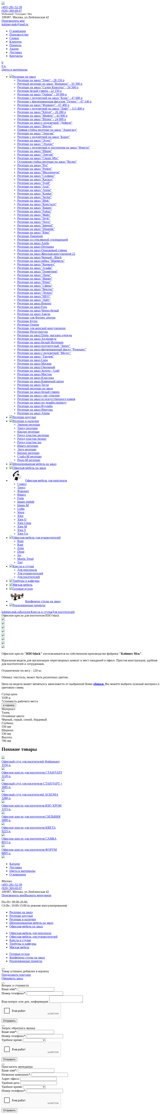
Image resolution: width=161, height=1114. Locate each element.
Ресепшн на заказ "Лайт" (34, 299)
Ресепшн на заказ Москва (34, 363)
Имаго (21, 494)
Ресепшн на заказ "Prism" (34, 282)
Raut (20, 544)
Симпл (22, 484)
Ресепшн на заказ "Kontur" (35, 193)
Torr (20, 562)
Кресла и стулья (41, 612)
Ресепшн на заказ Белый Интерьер (40, 342)
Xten (20, 516)
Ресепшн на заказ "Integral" (35, 225)
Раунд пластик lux (29, 442)
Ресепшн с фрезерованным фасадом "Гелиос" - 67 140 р (54, 101)
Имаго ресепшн (27, 445)
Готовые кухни (19, 954)
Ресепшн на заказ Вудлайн (35, 406)
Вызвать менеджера (38, 895)
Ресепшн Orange (28, 324)
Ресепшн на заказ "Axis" (33, 186)
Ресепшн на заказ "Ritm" (33, 232)
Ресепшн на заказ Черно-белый (38, 310)
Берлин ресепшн (28, 453)
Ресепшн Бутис (27, 321)
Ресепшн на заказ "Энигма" (35, 133)
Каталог (25, 612)
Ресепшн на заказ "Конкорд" (36, 264)
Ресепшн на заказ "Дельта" (35, 292)
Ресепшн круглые (21, 915)
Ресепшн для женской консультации (41, 328)
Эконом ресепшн (28, 424)
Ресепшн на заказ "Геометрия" (37, 271)
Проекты (15, 45)
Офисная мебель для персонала (30, 933)
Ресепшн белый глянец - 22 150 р (39, 90)
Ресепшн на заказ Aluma (33, 413)
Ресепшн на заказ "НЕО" (34, 296)
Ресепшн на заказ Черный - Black (39, 257)
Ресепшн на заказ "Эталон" (35, 144)
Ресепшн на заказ (21, 912)
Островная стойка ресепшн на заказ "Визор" (47, 161)
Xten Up (22, 533)
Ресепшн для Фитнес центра (36, 317)
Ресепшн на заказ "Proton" (34, 168)
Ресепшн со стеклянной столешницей (42, 239)
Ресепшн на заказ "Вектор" (35, 289)
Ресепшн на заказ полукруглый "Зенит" (43, 346)
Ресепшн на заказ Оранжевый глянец (42, 250)
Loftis (21, 508)
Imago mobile (25, 501)
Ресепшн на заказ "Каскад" (35, 179)
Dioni (20, 551)
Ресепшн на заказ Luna (32, 360)
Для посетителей (28, 577)
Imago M (23, 505)
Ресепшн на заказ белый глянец (38, 392)
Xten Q (22, 519)
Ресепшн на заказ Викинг (34, 303)
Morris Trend (25, 558)
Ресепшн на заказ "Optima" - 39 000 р (42, 94)
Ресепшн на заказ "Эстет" (34, 140)
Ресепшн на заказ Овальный (36, 367)
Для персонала (27, 569)
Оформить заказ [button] (12, 978)
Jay (19, 555)
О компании (17, 31)
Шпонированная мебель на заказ (31, 922)
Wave (20, 512)
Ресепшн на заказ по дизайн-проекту (42, 402)
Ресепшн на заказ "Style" (33, 218)
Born (20, 541)
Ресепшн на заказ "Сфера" (34, 285)
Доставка (15, 52)
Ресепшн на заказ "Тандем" (35, 356)
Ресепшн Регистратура (32, 331)
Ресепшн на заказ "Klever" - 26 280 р (41, 112)
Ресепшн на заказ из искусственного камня (46, 399)
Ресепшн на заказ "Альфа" (35, 268)
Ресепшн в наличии (22, 919)
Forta (20, 498)
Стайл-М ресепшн (29, 456)
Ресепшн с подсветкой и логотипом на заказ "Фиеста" (53, 147)
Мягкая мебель (19, 947)
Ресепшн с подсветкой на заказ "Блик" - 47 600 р (49, 98)
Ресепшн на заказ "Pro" (32, 165)
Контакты (16, 55)
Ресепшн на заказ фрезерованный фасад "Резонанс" (51, 349)
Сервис (14, 38)
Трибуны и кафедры (22, 943)
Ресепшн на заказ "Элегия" (35, 154)
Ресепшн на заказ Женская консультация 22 (46, 253)
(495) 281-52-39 (12, 7)
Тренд (21, 487)
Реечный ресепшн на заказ (35, 388)
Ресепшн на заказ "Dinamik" (36, 229)
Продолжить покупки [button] (16, 974)
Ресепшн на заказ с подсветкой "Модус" (44, 353)
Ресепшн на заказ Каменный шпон (40, 381)
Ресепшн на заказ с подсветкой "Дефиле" (44, 122)
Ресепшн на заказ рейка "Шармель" (41, 261)
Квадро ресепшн (28, 431)
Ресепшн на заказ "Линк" (34, 275)
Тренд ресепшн (27, 428)
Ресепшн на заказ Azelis (33, 243)
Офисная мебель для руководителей (33, 936)
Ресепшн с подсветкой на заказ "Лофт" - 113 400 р (50, 108)
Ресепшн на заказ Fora (32, 307)
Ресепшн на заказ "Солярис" (36, 176)
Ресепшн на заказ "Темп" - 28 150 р (40, 80)
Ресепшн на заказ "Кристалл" (37, 204)
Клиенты (15, 41)
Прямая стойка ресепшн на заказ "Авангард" (47, 129)
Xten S (21, 530)
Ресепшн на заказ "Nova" (34, 222)
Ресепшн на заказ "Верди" (34, 126)
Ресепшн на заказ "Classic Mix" (38, 158)
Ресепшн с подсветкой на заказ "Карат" (43, 137)
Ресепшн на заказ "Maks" (34, 214)
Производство (18, 34)
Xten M (22, 526)
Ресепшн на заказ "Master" (34, 278)
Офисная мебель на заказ (26, 926)
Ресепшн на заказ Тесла (33, 384)
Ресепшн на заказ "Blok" (33, 200)
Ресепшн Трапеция (30, 236)
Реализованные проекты (25, 961)
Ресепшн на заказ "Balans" (34, 207)
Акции (14, 48)
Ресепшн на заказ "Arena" (34, 190)
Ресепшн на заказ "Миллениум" (38, 172)
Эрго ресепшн (26, 449)
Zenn (20, 548)
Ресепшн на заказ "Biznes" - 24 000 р (41, 119)
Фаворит (23, 491)
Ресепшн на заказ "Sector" (34, 197)
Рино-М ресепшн (28, 460)
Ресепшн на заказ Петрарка (35, 246)
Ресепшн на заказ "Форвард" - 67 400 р (43, 105)
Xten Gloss (24, 523)
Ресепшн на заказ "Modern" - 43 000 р (42, 115)
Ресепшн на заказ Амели (33, 314)
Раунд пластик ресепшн (33, 435)
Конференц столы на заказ (27, 957)
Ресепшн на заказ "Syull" (33, 183)
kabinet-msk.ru (11, 612)
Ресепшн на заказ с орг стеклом (38, 395)
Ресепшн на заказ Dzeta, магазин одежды (44, 335)
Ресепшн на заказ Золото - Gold (38, 370)
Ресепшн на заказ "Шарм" (34, 151)
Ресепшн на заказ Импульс (35, 409)
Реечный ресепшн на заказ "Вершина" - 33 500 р (49, 83)
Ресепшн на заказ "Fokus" (34, 211)
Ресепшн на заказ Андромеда (36, 338)
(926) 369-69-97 (12, 10)
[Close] (3, 968)
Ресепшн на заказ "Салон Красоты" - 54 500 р (47, 87)
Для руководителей (30, 573)
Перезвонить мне (13, 895)
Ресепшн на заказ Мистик (34, 374)
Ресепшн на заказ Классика (35, 377)
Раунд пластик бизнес (32, 438)
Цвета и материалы (14, 69)
